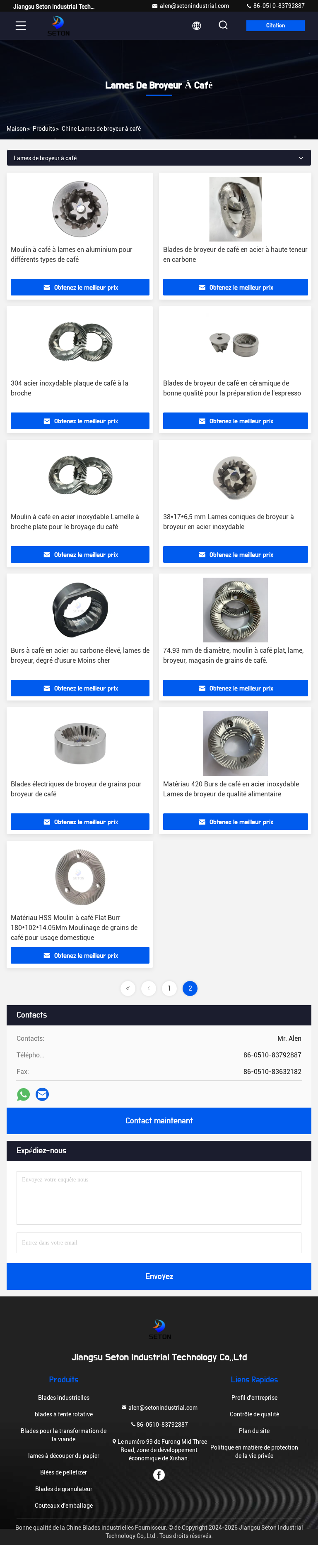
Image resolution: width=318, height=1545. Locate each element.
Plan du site (254, 1431)
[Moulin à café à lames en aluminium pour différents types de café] (80, 209)
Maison (16, 128)
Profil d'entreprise (254, 1397)
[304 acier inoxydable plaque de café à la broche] (80, 342)
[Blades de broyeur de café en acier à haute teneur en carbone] (235, 209)
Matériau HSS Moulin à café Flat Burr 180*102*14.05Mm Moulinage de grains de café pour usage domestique (74, 928)
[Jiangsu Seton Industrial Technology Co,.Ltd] (57, 26)
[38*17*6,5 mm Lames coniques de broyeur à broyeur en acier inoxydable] (235, 476)
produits (44, 128)
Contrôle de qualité (254, 1414)
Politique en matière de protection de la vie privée (254, 1451)
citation (275, 26)
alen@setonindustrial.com (194, 5)
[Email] (42, 1094)
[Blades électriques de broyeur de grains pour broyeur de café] (80, 743)
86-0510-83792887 (278, 5)
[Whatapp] (23, 1094)
